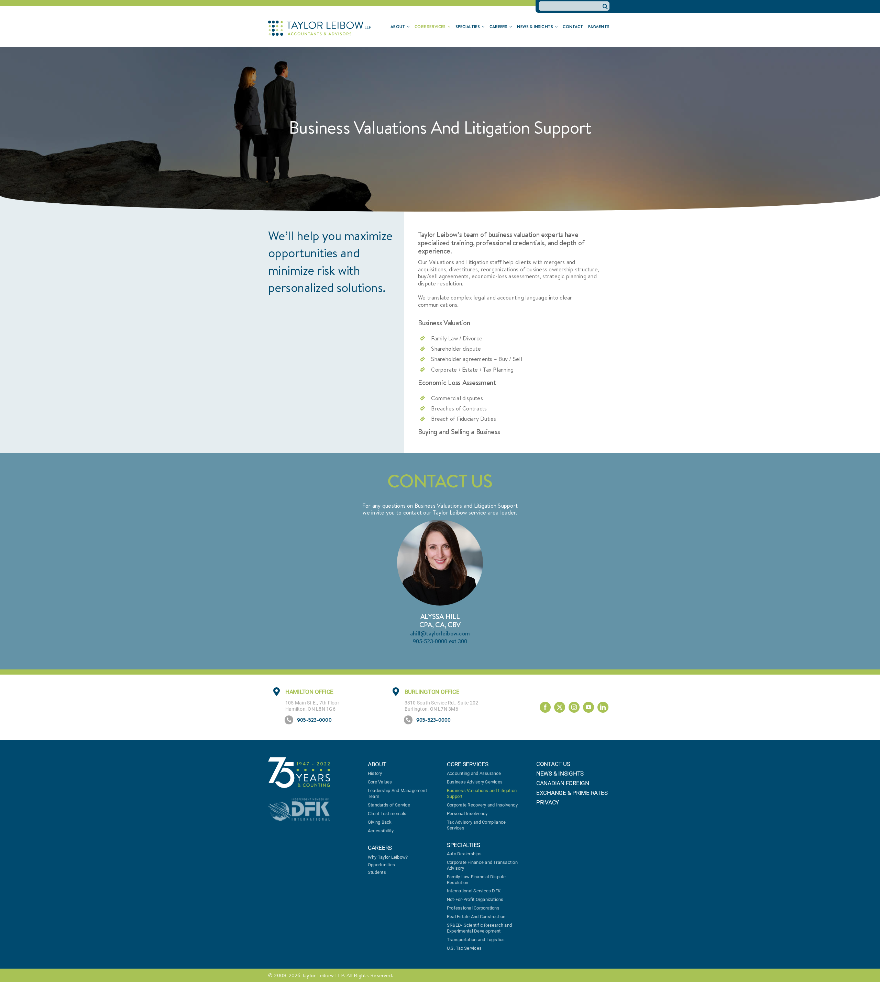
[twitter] (559, 707)
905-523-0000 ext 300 (440, 641)
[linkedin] (602, 707)
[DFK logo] (299, 801)
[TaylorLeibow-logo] (319, 23)
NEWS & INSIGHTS (560, 773)
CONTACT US (553, 763)
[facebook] (545, 707)
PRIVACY (547, 802)
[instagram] (574, 707)
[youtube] (588, 707)
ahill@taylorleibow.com (440, 633)
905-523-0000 (314, 719)
